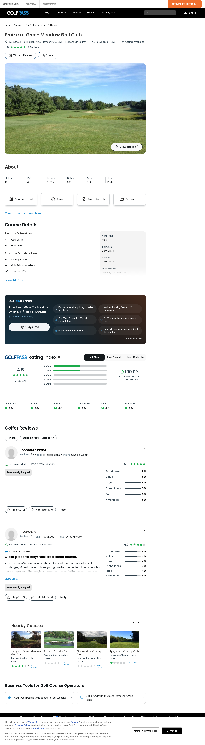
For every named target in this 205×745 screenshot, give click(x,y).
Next (138, 623)
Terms (74, 722)
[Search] (148, 12)
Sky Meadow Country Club (89, 653)
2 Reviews (33, 47)
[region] (102, 731)
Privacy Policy (22, 725)
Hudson (53, 25)
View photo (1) (129, 147)
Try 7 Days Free (29, 327)
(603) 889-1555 (105, 42)
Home (7, 25)
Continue (172, 730)
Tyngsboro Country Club (124, 651)
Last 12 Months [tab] (135, 357)
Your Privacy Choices (71, 717)
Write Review (34, 666)
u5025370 (28, 532)
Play (47, 12)
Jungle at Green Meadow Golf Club (26, 653)
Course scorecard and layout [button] (24, 213)
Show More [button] (12, 280)
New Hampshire (39, 25)
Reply (63, 509)
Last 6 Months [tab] (115, 357)
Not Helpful (45, 509)
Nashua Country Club (56, 651)
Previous (133, 623)
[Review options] (143, 448)
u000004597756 (33, 450)
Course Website (134, 42)
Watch (77, 12)
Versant (32, 722)
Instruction (61, 12)
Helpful (18, 509)
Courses (17, 25)
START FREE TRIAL (184, 4)
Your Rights (37, 728)
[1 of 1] (75, 108)
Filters (12, 438)
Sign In (193, 13)
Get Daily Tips (107, 12)
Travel (90, 12)
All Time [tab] (94, 357)
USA (27, 25)
